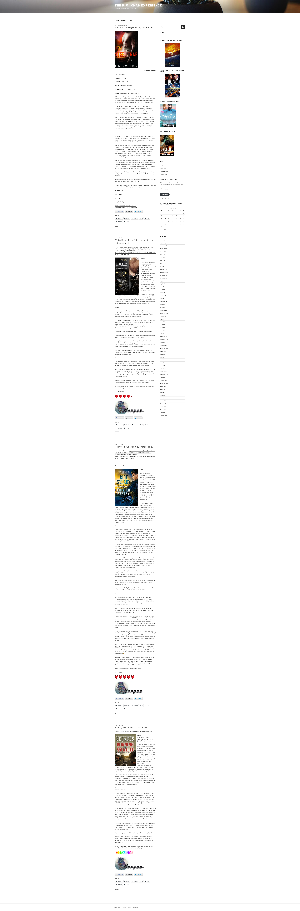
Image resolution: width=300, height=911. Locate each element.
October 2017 (163, 310)
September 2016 (164, 348)
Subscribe (165, 194)
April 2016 (162, 363)
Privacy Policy (117, 907)
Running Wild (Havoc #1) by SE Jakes (132, 727)
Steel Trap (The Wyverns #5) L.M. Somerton (135, 27)
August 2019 (163, 251)
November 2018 (164, 275)
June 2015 (162, 392)
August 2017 (163, 316)
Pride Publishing (119, 202)
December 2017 (164, 304)
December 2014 (164, 409)
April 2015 (162, 398)
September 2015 (164, 383)
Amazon (117, 198)
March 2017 (163, 330)
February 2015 (163, 403)
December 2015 (164, 374)
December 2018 (164, 272)
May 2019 (162, 257)
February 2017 (163, 333)
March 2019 (163, 263)
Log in (161, 165)
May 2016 (162, 360)
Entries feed (163, 168)
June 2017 (162, 322)
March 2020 (163, 240)
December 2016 (164, 339)
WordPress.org (163, 174)
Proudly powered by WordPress (130, 907)
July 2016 (162, 354)
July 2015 (162, 389)
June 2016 (162, 357)
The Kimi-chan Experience (138, 5)
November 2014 (164, 412)
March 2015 (163, 401)
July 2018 (162, 284)
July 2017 (162, 319)
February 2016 (163, 368)
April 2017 (162, 327)
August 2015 (163, 386)
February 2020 (163, 243)
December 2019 (164, 246)
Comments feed (164, 171)
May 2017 (162, 324)
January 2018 (163, 301)
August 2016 (163, 351)
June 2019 (162, 254)
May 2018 (162, 289)
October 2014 (163, 415)
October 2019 (163, 248)
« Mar (165, 229)
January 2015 (163, 406)
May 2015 (162, 395)
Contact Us (163, 32)
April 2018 (162, 292)
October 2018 (163, 278)
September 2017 (164, 313)
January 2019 (163, 269)
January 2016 (163, 371)
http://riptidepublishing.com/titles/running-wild (138, 731)
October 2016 (163, 345)
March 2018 (163, 295)
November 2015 (164, 377)
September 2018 (164, 281)
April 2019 (162, 260)
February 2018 (163, 298)
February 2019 (163, 266)
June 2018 (162, 286)
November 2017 (164, 307)
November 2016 (164, 342)
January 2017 (163, 336)
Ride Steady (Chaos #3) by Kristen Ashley (134, 447)
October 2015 (163, 380)
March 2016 (163, 365)
